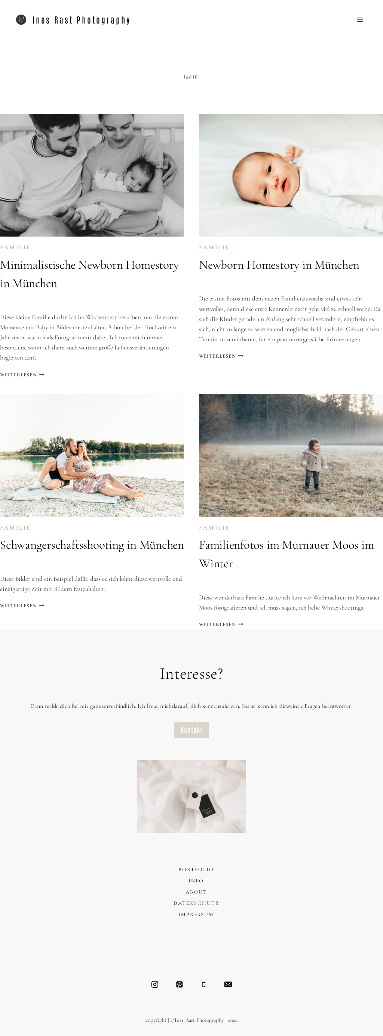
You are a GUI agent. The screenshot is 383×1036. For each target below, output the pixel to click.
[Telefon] (203, 984)
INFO (196, 881)
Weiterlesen (22, 374)
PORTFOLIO (196, 869)
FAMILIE (15, 247)
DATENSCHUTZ (196, 903)
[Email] (228, 984)
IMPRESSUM (196, 914)
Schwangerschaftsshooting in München (92, 544)
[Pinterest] (179, 984)
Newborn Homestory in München (279, 265)
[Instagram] (154, 984)
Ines (13, 301)
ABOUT (196, 892)
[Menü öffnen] (360, 19)
